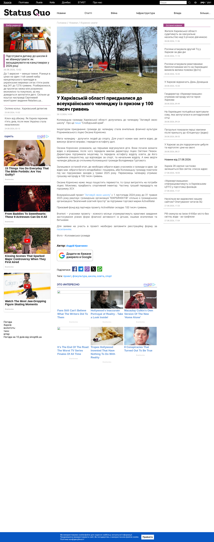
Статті (88, 13)
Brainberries (73, 322)
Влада (177, 13)
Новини (61, 13)
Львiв (39, 2)
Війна (114, 13)
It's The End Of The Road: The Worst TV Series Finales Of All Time (73, 350)
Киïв (52, 2)
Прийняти (148, 537)
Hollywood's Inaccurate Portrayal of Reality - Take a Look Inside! (107, 314)
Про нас (97, 2)
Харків (7, 2)
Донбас (66, 2)
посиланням (64, 229)
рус (209, 2)
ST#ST (82, 2)
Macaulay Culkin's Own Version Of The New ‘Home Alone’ (138, 314)
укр (203, 2)
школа (92, 276)
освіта (100, 276)
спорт (108, 276)
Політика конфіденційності (72, 539)
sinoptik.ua (35, 336)
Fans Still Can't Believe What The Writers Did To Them (72, 314)
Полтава (24, 2)
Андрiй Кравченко (77, 245)
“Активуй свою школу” (98, 194)
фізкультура (80, 276)
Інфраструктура (145, 13)
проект (67, 276)
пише (78, 122)
